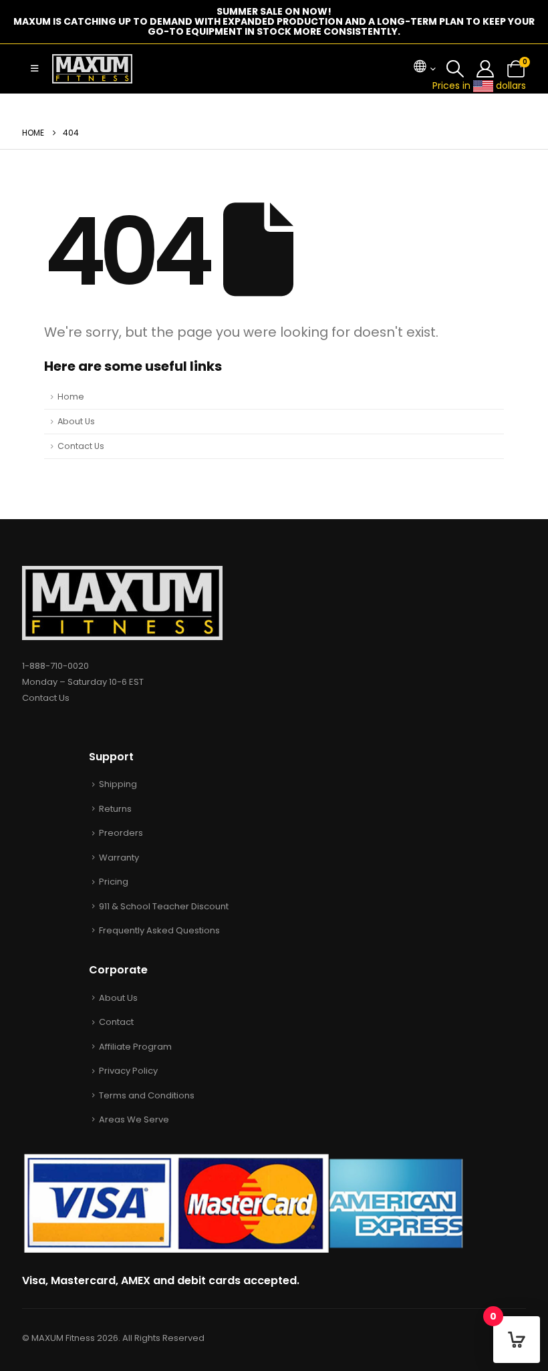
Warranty (119, 857)
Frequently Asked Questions (159, 930)
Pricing (113, 881)
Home (70, 396)
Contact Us (80, 446)
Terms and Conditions (146, 1095)
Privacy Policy (128, 1070)
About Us (76, 421)
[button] (34, 68)
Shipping (118, 784)
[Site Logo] (92, 69)
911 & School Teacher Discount (164, 906)
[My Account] (485, 69)
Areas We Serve (134, 1119)
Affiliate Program (135, 1046)
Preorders (121, 832)
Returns (115, 808)
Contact (116, 1022)
